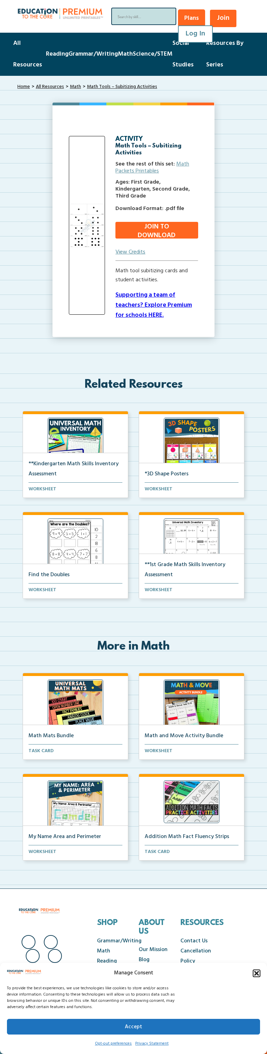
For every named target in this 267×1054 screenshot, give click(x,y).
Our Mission (153, 949)
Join (223, 18)
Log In (195, 33)
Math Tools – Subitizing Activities (122, 87)
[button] (256, 973)
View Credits (130, 252)
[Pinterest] (55, 956)
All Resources (50, 87)
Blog (144, 959)
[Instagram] (50, 942)
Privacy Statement (152, 1043)
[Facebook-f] (28, 942)
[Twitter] (32, 956)
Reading (57, 54)
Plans (191, 18)
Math (125, 54)
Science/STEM (152, 54)
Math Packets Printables (152, 168)
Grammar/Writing (93, 54)
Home (23, 87)
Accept (133, 1027)
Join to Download (157, 230)
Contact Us (194, 941)
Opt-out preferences (113, 1043)
